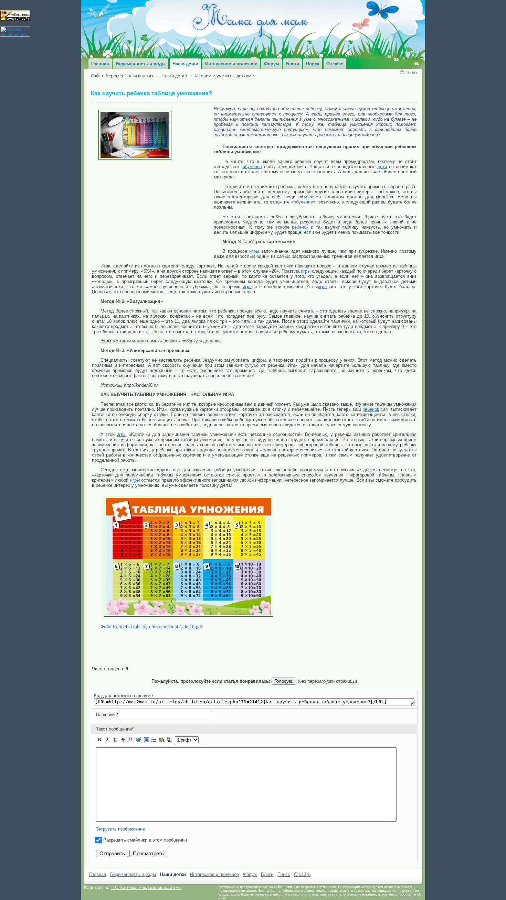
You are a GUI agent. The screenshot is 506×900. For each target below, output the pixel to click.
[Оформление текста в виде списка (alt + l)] (153, 739)
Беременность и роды (133, 874)
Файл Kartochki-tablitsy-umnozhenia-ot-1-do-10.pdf (151, 626)
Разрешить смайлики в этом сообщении (145, 840)
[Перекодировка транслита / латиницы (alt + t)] (169, 739)
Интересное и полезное (214, 874)
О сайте (302, 874)
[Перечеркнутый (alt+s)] (122, 739)
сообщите (408, 894)
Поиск (283, 874)
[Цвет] (161, 739)
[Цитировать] (130, 739)
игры (254, 251)
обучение (252, 166)
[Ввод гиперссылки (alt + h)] (138, 739)
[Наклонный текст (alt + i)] (107, 739)
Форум (250, 874)
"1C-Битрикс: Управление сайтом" (146, 887)
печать (411, 72)
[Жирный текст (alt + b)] (99, 739)
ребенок (300, 227)
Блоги (267, 874)
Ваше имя (107, 714)
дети (382, 166)
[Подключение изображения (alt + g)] (146, 739)
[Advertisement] (153, 211)
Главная (97, 874)
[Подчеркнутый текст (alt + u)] (115, 739)
